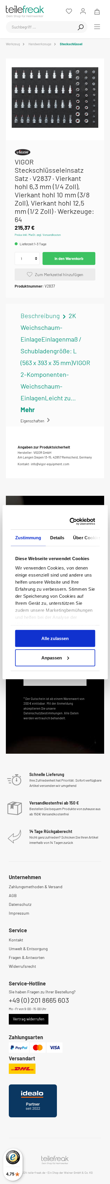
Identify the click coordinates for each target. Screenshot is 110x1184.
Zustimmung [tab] (28, 537)
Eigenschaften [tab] (33, 421)
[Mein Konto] (83, 11)
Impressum (19, 913)
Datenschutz (20, 904)
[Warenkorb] (97, 11)
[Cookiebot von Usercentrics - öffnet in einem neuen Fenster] (72, 521)
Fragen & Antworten (27, 957)
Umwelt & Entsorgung (28, 948)
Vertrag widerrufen (28, 1019)
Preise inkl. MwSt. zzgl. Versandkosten (38, 234)
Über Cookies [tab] (87, 537)
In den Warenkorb (69, 258)
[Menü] (97, 26)
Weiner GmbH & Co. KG (78, 1172)
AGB (13, 895)
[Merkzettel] (69, 11)
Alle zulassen (55, 638)
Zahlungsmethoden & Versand (35, 886)
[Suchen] (80, 27)
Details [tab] (57, 537)
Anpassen (51, 657)
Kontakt (16, 939)
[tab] (55, 362)
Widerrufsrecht (22, 966)
